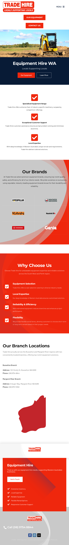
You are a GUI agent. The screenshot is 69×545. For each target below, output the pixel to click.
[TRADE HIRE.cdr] (18, 2)
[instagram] (34, 535)
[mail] (39, 535)
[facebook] (30, 535)
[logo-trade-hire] (34, 517)
